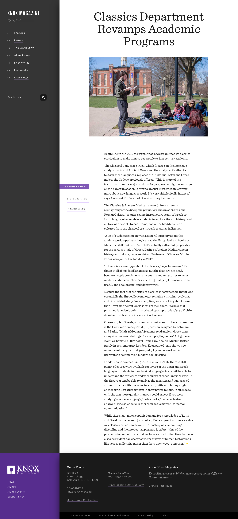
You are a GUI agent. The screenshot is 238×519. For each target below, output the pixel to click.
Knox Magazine (23, 13)
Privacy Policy (145, 515)
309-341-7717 (75, 488)
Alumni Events (16, 491)
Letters (18, 40)
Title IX (165, 515)
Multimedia (21, 70)
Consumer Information (79, 515)
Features (19, 32)
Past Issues (14, 97)
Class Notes (21, 77)
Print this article (76, 208)
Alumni (11, 486)
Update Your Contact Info (82, 500)
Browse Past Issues (160, 485)
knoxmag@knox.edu (79, 491)
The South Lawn (24, 47)
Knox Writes (21, 62)
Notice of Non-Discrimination (114, 515)
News (10, 481)
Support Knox (15, 496)
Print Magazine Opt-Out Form (126, 484)
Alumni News (22, 55)
